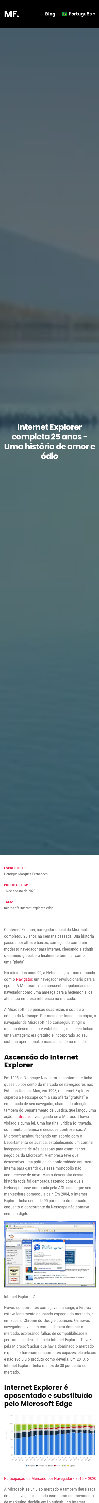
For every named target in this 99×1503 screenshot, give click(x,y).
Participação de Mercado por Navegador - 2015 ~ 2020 (50, 1478)
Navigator (24, 979)
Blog (50, 14)
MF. (11, 14)
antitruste (21, 1116)
